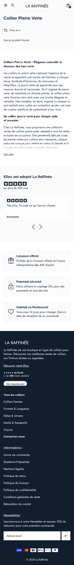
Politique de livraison (16, 483)
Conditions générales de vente (22, 497)
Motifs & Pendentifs (15, 423)
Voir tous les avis (15, 384)
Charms (8, 430)
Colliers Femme (13, 402)
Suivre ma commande (17, 455)
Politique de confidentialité (20, 490)
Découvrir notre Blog (16, 366)
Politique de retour (15, 476)
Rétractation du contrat (17, 504)
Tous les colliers (14, 395)
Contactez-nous (14, 436)
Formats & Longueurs (16, 409)
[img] (39, 184)
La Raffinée (42, 559)
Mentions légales (14, 469)
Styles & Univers (13, 416)
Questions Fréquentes (16, 462)
